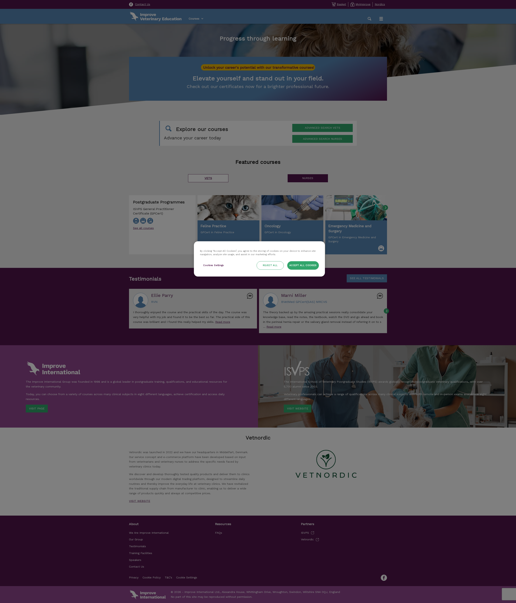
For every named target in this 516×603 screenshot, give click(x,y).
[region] (259, 259)
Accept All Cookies (303, 265)
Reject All (270, 265)
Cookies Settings (213, 265)
